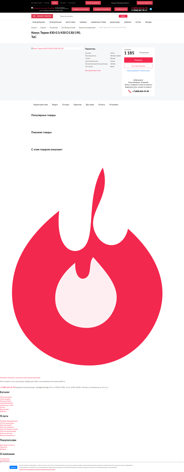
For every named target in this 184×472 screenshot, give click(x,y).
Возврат (3, 449)
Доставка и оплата (7, 445)
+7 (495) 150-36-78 (7, 387)
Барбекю (127, 22)
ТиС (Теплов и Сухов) (68, 27)
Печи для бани (55, 22)
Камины (83, 22)
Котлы (138, 22)
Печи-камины (5, 399)
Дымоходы (115, 22)
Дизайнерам (5, 461)
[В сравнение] (151, 50)
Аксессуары (70, 22)
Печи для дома (38, 22)
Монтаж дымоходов (8, 431)
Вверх (178, 457)
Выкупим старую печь (144, 3)
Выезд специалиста (7, 435)
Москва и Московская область (120, 3)
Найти (123, 16)
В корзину (138, 60)
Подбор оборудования (9, 421)
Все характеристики (93, 70)
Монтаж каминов (7, 427)
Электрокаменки (6, 403)
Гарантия (3, 447)
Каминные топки (98, 22)
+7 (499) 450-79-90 (140, 91)
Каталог (34, 27)
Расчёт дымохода (7, 423)
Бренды (148, 22)
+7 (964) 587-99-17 (139, 10)
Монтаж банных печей (9, 429)
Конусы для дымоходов (87, 27)
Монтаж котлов (6, 433)
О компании (4, 459)
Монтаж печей (5, 425)
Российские (54, 27)
